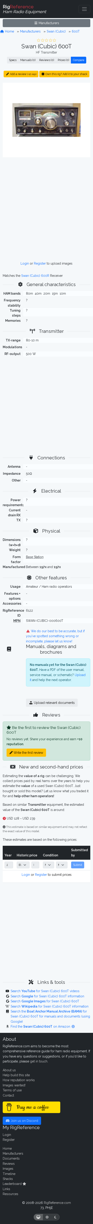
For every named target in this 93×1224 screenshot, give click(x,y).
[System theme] (38, 1217)
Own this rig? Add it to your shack (66, 74)
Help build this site (16, 1075)
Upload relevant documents (54, 703)
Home (9, 31)
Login (25, 263)
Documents (11, 1158)
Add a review (22, 74)
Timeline (9, 1174)
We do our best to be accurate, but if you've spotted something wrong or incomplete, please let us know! (55, 636)
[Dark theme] (55, 1217)
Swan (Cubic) (56, 31)
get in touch (38, 1061)
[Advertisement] (46, 209)
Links (6, 1189)
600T (76, 31)
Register (40, 263)
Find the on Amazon (41, 1026)
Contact (8, 1095)
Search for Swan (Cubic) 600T (45, 1001)
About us (9, 1070)
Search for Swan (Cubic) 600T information (47, 996)
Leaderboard (13, 1184)
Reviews (9, 1163)
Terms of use (12, 1090)
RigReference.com (57, 1203)
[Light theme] (47, 1217)
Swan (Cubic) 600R (35, 275)
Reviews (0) (46, 60)
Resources (10, 1194)
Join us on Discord (24, 1121)
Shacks (8, 1179)
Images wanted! (14, 1085)
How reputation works (19, 1080)
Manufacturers (48, 23)
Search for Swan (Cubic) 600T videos (45, 991)
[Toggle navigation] (84, 9)
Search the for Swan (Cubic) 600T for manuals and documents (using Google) (50, 1016)
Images (8, 1168)
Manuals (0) (27, 60)
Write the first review (28, 752)
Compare (78, 60)
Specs (12, 60)
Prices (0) (63, 60)
